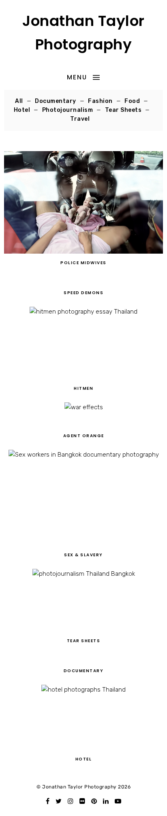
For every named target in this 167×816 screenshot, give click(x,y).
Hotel (22, 110)
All (19, 101)
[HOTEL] (83, 748)
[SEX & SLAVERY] (84, 543)
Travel (80, 118)
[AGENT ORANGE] (83, 424)
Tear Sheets (123, 110)
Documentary (55, 101)
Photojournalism (67, 110)
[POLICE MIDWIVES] (83, 251)
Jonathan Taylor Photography (83, 33)
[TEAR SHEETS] (83, 629)
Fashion (100, 101)
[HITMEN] (83, 377)
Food (132, 101)
